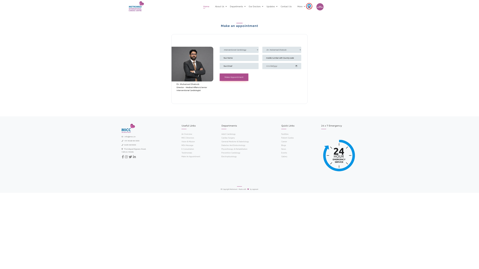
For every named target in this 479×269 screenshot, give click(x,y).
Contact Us (286, 6)
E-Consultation (187, 149)
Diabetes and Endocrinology (233, 145)
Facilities (285, 134)
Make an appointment (190, 157)
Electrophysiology (229, 157)
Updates (270, 6)
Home (206, 6)
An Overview (186, 134)
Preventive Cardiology (230, 153)
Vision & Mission (188, 142)
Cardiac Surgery (228, 138)
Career (284, 142)
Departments (236, 6)
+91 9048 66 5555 (131, 141)
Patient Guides (287, 138)
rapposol (255, 189)
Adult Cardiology (228, 134)
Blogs (283, 145)
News (283, 149)
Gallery (284, 157)
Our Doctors (255, 6)
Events (284, 153)
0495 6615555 (130, 145)
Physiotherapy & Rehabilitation (234, 149)
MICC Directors (187, 138)
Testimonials (186, 153)
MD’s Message (187, 145)
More (299, 6)
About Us (219, 6)
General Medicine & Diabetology (235, 142)
